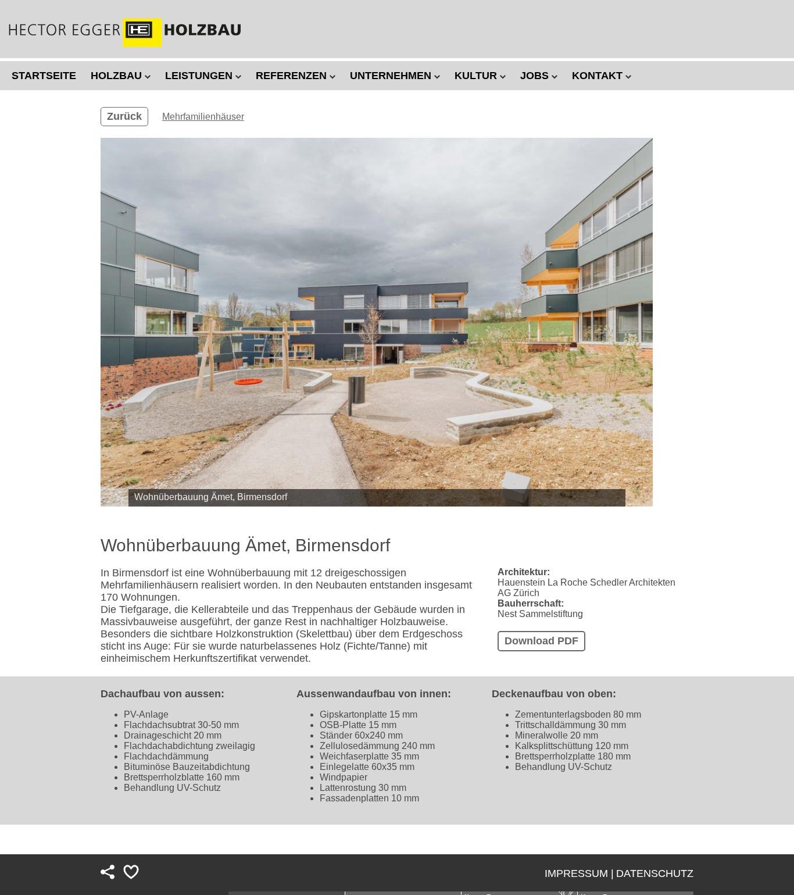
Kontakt (598, 75)
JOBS (536, 75)
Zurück (124, 116)
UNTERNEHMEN (392, 75)
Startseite (44, 75)
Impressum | (579, 873)
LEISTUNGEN (200, 75)
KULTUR (477, 75)
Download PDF (541, 641)
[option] (377, 322)
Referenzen (293, 75)
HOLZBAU (118, 75)
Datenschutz (654, 873)
